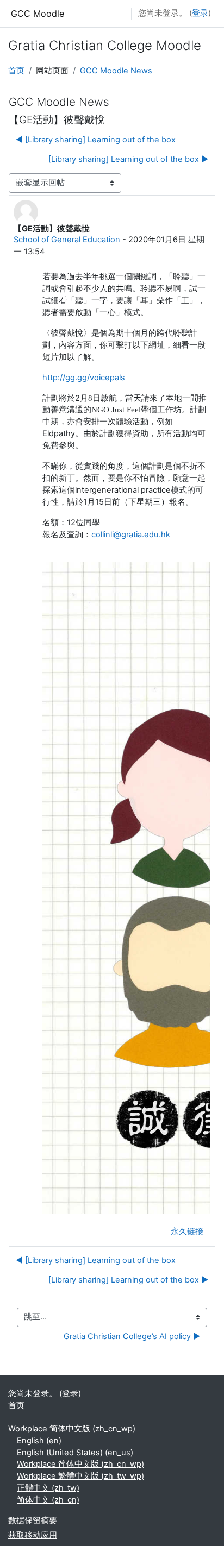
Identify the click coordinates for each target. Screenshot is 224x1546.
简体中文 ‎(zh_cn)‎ (48, 1500)
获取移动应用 (32, 1535)
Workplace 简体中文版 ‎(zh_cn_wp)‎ (71, 1429)
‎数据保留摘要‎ (32, 1520)
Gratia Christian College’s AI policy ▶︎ (132, 1336)
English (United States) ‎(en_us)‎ (75, 1452)
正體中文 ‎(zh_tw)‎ (48, 1488)
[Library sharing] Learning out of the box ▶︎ (128, 159)
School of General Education (67, 239)
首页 (16, 71)
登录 (200, 13)
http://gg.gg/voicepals (83, 377)
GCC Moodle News (116, 71)
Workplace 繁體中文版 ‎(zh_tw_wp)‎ (80, 1476)
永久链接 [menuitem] (187, 1231)
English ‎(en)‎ (39, 1441)
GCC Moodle (37, 13)
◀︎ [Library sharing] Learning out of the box (96, 139)
